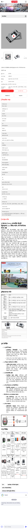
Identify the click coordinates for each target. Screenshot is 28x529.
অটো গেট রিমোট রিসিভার (6, 487)
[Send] (26, 526)
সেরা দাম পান (7, 90)
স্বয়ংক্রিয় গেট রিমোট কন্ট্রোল (13, 484)
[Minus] (26, 495)
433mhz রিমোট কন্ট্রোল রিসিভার (8, 490)
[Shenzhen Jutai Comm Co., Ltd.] (14, 2)
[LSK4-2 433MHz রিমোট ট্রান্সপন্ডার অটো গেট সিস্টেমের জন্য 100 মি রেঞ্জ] (13, 36)
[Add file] (2, 526)
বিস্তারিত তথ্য (7, 95)
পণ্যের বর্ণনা (20, 95)
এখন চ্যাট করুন (20, 90)
